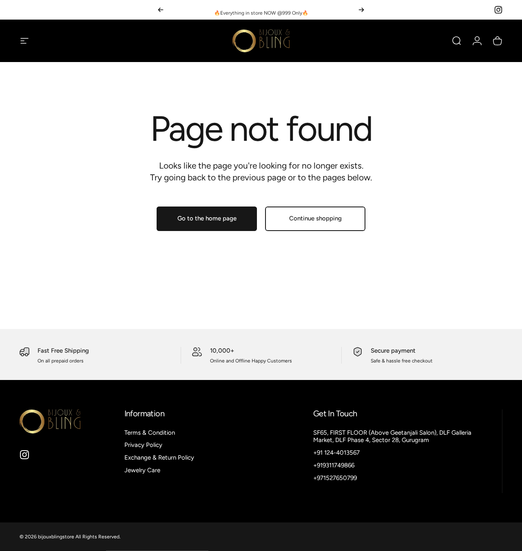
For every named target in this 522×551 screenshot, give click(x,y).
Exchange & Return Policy (159, 457)
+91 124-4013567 (336, 452)
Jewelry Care (142, 470)
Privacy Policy (143, 445)
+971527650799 (335, 478)
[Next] (361, 10)
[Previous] (161, 10)
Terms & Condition (149, 432)
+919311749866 (333, 465)
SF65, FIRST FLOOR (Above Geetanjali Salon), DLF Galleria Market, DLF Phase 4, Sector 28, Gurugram (392, 436)
